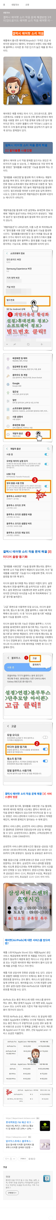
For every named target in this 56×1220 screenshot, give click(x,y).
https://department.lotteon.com (20, 1118)
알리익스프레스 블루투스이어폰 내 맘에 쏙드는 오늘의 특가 (19, 1141)
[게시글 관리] (14, 1159)
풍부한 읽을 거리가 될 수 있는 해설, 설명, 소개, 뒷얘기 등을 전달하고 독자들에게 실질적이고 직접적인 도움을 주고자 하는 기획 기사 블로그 (22, 1184)
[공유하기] (11, 1159)
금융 (27, 4)
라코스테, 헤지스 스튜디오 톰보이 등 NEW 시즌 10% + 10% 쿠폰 (20, 1127)
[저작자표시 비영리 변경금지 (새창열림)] (31, 1159)
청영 (8, 1176)
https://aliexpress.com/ (16, 1137)
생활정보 (15, 4)
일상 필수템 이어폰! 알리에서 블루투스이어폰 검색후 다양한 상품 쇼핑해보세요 (20, 1146)
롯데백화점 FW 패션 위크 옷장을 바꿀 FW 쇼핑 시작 (20, 1122)
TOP (51, 1218)
